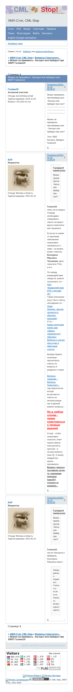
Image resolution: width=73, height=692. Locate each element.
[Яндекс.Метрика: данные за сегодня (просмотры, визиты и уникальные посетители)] (51, 675)
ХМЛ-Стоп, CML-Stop (21, 58)
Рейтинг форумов (29, 645)
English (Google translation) (22, 38)
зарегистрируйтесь (45, 51)
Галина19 (13, 89)
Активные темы (15, 43)
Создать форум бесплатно (52, 645)
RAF (10, 160)
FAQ (18, 29)
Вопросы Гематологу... (47, 58)
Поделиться (53, 85)
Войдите (27, 51)
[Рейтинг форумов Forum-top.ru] (41, 680)
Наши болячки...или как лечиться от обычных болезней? (55, 312)
